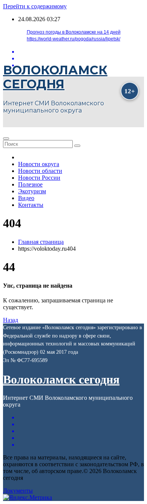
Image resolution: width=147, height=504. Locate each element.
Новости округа (38, 164)
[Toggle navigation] (6, 138)
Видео (26, 198)
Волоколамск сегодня (55, 77)
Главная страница (41, 242)
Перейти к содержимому (35, 6)
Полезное (30, 184)
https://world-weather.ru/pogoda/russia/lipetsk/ (73, 39)
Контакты (30, 205)
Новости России (39, 177)
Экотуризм (32, 191)
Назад (10, 320)
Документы (18, 490)
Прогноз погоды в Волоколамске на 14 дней (74, 32)
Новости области (40, 171)
